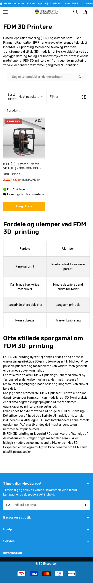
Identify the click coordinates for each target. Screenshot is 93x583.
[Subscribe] (85, 505)
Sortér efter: (23, 97)
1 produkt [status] (13, 110)
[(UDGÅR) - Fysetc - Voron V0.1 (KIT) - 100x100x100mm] (24, 138)
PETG (39, 420)
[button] (85, 12)
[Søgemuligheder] (81, 77)
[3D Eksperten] (46, 12)
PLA (20, 420)
